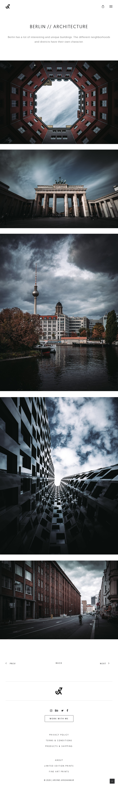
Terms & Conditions (59, 740)
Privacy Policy (59, 735)
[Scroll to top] (112, 780)
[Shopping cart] (101, 6)
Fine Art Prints (59, 771)
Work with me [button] (59, 718)
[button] (111, 6)
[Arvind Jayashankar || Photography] (8, 6)
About (59, 760)
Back (59, 663)
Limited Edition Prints (59, 766)
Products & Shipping (59, 746)
